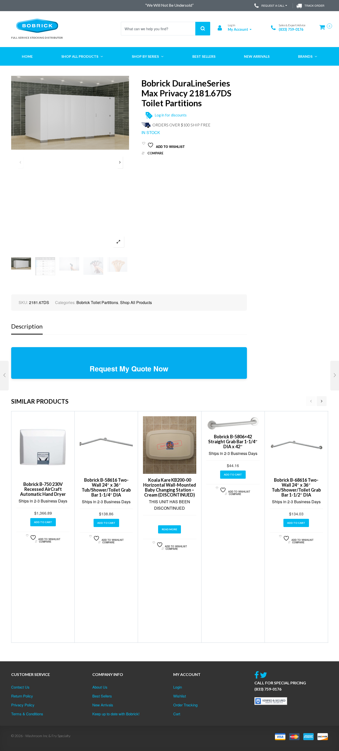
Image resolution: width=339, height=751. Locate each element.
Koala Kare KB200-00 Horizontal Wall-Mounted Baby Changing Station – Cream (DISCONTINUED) (169, 487)
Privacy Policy (22, 704)
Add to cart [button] (43, 522)
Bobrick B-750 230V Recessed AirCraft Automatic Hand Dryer (43, 489)
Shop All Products (136, 302)
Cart (176, 713)
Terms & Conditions (27, 713)
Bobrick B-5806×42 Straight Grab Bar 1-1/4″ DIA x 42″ (233, 441)
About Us (99, 687)
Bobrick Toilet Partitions (97, 302)
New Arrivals (102, 704)
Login (177, 687)
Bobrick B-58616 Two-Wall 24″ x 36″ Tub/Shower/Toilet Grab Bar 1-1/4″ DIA (106, 487)
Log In (231, 25)
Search (202, 28)
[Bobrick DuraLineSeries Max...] (4, 375)
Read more (169, 529)
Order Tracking (185, 704)
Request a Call (272, 5)
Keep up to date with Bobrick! (115, 713)
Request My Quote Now (129, 368)
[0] (323, 29)
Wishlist (179, 695)
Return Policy (22, 695)
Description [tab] (27, 326)
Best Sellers (102, 695)
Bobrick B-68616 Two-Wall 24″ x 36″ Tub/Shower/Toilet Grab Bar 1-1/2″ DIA (296, 487)
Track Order (314, 5)
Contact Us (20, 687)
